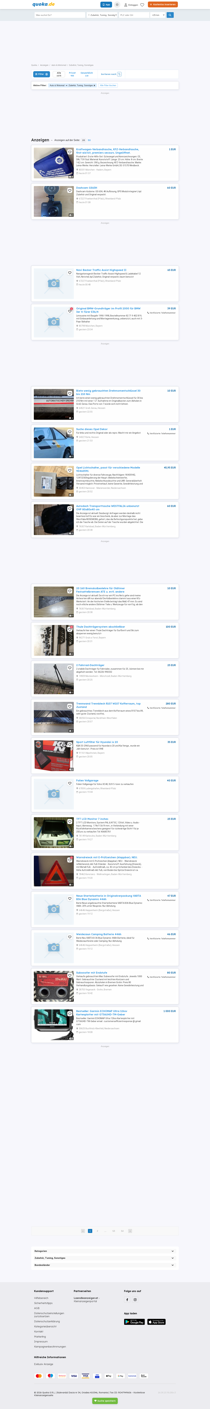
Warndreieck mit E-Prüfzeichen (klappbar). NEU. (107, 857)
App (108, 4)
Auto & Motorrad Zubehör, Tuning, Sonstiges (71, 85)
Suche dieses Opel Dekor (92, 429)
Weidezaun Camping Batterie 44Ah (98, 934)
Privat (72, 74)
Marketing (40, 1336)
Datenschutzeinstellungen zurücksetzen (49, 1315)
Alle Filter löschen (108, 85)
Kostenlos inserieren (164, 4)
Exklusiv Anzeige (43, 1364)
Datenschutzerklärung (47, 1321)
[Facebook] (127, 1299)
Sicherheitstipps (43, 1303)
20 (83, 140)
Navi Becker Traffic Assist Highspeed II (101, 270)
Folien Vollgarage (87, 780)
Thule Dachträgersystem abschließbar (100, 626)
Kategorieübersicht (45, 1326)
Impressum (41, 1341)
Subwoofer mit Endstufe (91, 972)
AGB (37, 1308)
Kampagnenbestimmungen (50, 1346)
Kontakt (38, 1331)
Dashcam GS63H (86, 187)
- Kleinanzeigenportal (87, 1299)
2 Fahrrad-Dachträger (90, 665)
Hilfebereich (41, 1298)
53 (114, 1231)
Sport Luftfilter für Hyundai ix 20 (97, 742)
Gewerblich (87, 74)
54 (122, 1231)
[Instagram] (135, 1299)
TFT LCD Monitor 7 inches (92, 818)
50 (89, 140)
